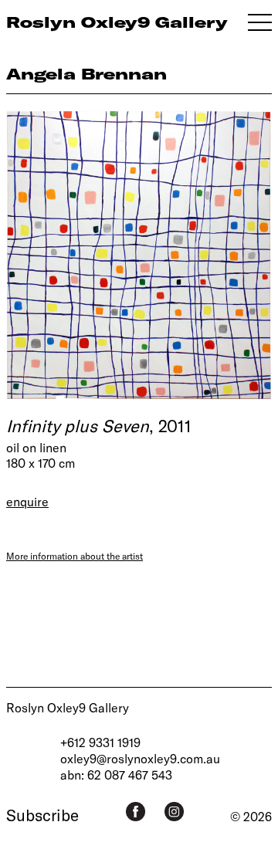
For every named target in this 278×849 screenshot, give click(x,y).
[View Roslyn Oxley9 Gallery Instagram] (174, 811)
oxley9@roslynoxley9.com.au (140, 758)
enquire (27, 501)
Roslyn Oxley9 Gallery (67, 707)
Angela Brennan (86, 74)
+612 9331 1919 (100, 742)
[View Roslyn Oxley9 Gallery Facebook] (135, 811)
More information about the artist (74, 555)
